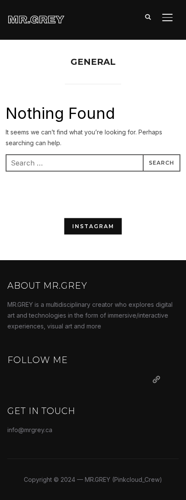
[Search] (148, 16)
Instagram (93, 226)
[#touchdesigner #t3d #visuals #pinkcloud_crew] (32, 227)
